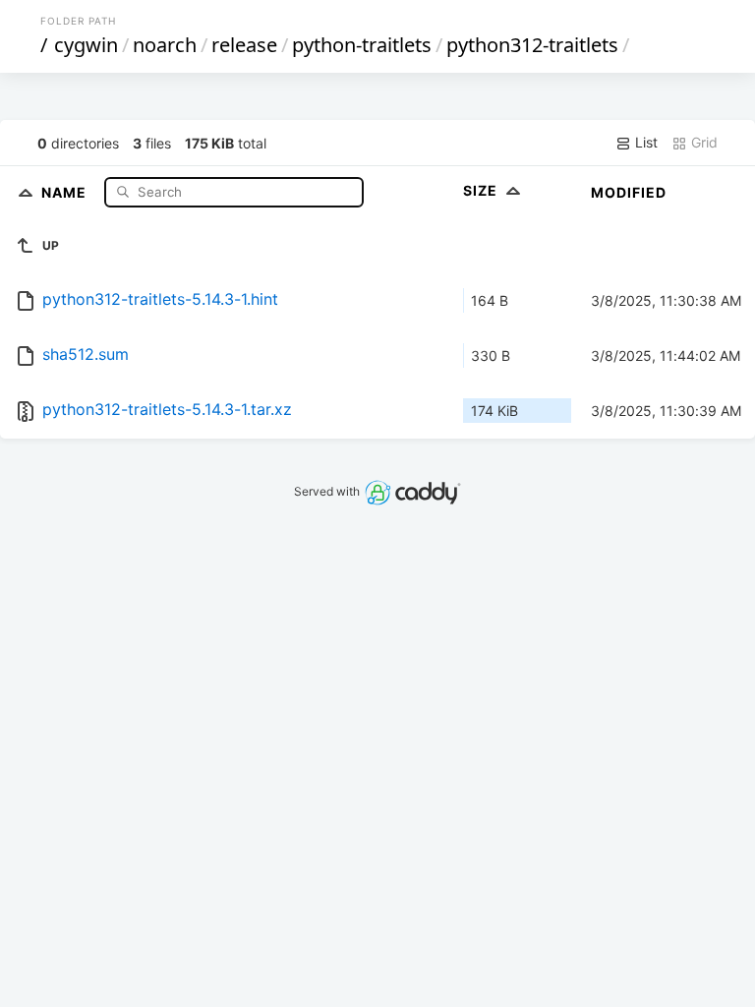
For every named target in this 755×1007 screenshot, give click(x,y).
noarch (165, 44)
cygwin (86, 44)
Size (482, 190)
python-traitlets (362, 44)
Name (65, 191)
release (244, 44)
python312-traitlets (532, 44)
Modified (629, 192)
